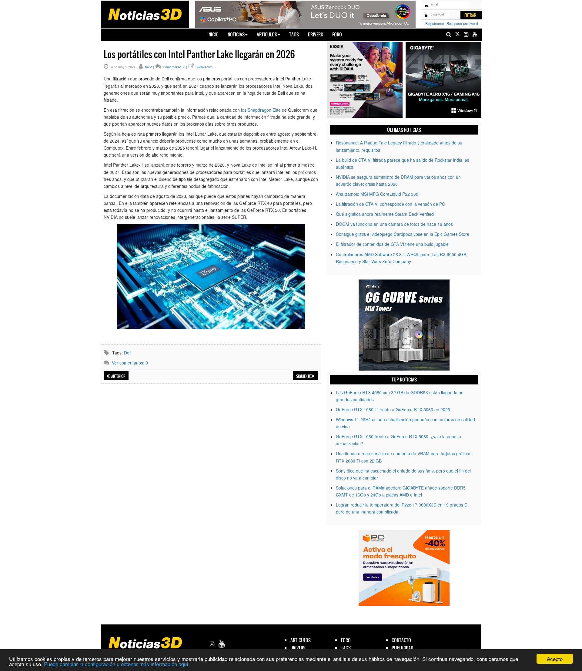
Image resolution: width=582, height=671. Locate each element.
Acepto (555, 659)
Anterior (118, 376)
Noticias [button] (236, 34)
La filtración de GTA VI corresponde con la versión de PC (390, 204)
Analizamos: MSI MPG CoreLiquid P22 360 (377, 194)
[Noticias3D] (144, 14)
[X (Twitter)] (457, 34)
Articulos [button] (267, 34)
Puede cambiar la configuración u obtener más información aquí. (117, 664)
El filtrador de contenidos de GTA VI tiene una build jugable (392, 244)
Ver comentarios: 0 (130, 363)
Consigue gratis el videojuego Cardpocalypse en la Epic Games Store (402, 234)
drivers (298, 647)
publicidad (402, 647)
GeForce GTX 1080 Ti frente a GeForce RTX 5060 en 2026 (393, 409)
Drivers (315, 34)
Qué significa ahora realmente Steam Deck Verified (385, 214)
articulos (300, 640)
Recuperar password (462, 23)
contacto (401, 640)
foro (346, 640)
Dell (127, 353)
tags (346, 647)
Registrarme (434, 23)
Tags (294, 34)
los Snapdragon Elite (261, 110)
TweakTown (203, 67)
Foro (337, 34)
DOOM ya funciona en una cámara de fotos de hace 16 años (394, 224)
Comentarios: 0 (173, 67)
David (148, 67)
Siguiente (303, 376)
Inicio (215, 34)
